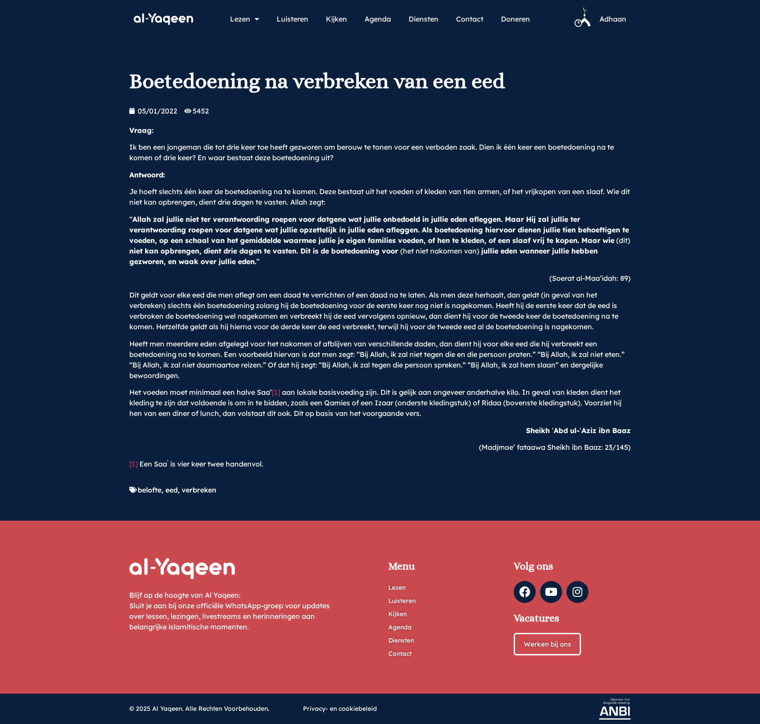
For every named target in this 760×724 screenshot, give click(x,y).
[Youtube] (551, 592)
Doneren (515, 19)
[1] (276, 392)
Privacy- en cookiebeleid (340, 709)
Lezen (240, 19)
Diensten (423, 19)
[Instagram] (577, 592)
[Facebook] (525, 592)
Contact (469, 19)
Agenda (378, 19)
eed (171, 489)
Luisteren (292, 19)
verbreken (199, 489)
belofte (149, 489)
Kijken (336, 19)
